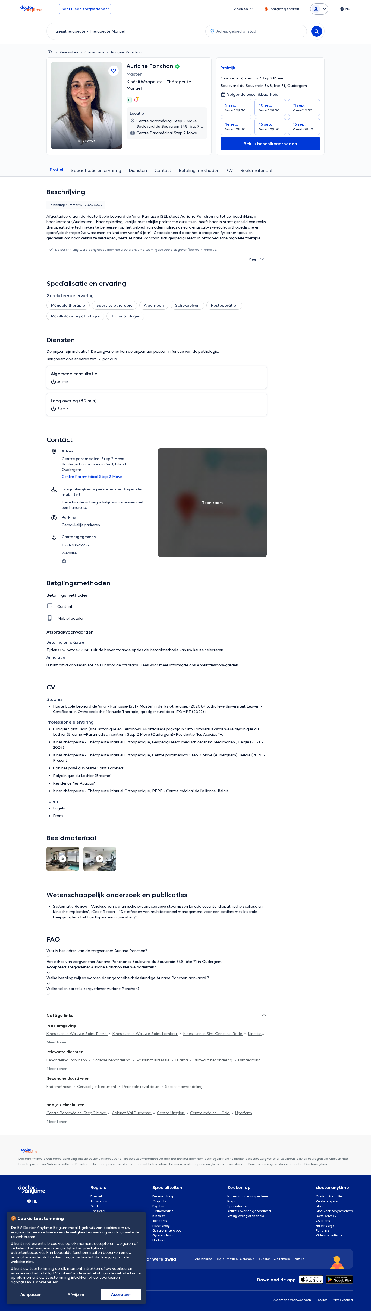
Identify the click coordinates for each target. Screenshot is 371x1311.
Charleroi (97, 1211)
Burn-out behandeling (213, 1060)
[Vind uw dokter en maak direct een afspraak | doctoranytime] (49, 52)
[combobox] (125, 31)
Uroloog (158, 1240)
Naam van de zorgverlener (248, 1196)
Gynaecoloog (162, 1235)
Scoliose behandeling (112, 1060)
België (219, 1259)
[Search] (316, 31)
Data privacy (326, 1216)
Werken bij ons (327, 1201)
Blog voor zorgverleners (334, 1211)
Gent (94, 1206)
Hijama (182, 1060)
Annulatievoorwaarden (217, 665)
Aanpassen (31, 1294)
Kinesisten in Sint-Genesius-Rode (213, 1033)
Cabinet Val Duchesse (132, 1112)
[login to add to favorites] (113, 70)
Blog (319, 1206)
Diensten (138, 170)
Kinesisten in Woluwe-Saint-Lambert (145, 1033)
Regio (231, 1201)
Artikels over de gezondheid (249, 1211)
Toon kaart (212, 502)
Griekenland (202, 1259)
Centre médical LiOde (210, 1112)
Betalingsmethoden (199, 170)
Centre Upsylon (171, 1112)
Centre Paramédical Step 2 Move (76, 1112)
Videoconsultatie (329, 1235)
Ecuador (263, 1259)
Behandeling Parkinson (67, 1060)
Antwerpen (98, 1201)
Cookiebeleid (46, 1282)
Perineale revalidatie (141, 1086)
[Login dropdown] (319, 9)
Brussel (96, 1196)
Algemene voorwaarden (292, 1300)
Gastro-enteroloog (167, 1230)
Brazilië (298, 1259)
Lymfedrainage (251, 1060)
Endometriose (59, 1086)
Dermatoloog (162, 1196)
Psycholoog (161, 1225)
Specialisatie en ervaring (96, 170)
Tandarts (159, 1221)
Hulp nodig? (325, 1225)
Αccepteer (121, 1294)
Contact (163, 170)
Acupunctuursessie (153, 1060)
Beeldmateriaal (256, 170)
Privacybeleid (342, 1300)
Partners (322, 1230)
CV (230, 170)
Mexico (232, 1259)
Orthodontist (162, 1211)
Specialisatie (237, 1206)
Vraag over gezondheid (245, 1216)
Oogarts (159, 1201)
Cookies (321, 1300)
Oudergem (94, 52)
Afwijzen (76, 1294)
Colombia (247, 1259)
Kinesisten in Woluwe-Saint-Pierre (77, 1033)
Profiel (56, 169)
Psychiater (160, 1206)
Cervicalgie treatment (97, 1086)
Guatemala (281, 1259)
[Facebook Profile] (64, 560)
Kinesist (158, 1216)
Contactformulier (329, 1196)
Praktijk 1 (229, 67)
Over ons (323, 1221)
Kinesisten (68, 52)
